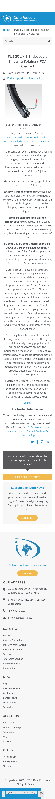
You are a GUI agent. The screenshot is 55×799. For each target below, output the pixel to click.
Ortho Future (9, 702)
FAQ (5, 736)
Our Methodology (12, 727)
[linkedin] (3, 794)
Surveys (7, 654)
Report (6, 635)
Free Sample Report (27, 476)
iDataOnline (9, 668)
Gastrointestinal (30, 78)
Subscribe (27, 517)
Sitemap (7, 766)
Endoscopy (13, 78)
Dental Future (10, 697)
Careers (7, 741)
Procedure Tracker (12, 649)
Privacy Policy (10, 761)
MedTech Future (11, 688)
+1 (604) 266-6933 (17, 610)
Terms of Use (9, 756)
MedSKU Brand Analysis (15, 644)
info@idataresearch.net (20, 617)
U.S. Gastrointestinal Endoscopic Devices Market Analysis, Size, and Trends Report (27, 137)
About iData (9, 722)
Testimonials (9, 731)
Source (28, 403)
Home (6, 29)
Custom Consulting (12, 640)
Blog (5, 683)
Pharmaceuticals (11, 663)
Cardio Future (10, 693)
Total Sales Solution (13, 658)
